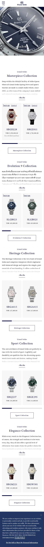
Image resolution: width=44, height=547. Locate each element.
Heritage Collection (22, 328)
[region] (22, 529)
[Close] (41, 515)
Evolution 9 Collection (22, 238)
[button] (3, 122)
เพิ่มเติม (22, 98)
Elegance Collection (22, 503)
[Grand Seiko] (22, 3)
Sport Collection (22, 415)
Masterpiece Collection (22, 151)
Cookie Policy (20, 538)
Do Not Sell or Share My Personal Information (22, 543)
